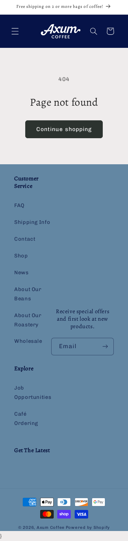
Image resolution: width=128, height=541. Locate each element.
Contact (24, 239)
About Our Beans (28, 294)
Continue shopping (64, 129)
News (21, 272)
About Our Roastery (28, 320)
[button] (15, 31)
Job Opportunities (32, 392)
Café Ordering (26, 418)
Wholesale (28, 341)
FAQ (19, 205)
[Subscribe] (105, 346)
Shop (21, 255)
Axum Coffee (51, 527)
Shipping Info (32, 222)
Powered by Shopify (88, 527)
